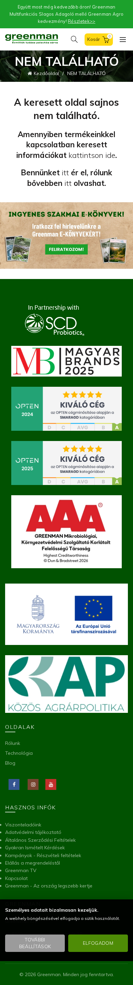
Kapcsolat (16, 878)
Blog (10, 763)
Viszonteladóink (23, 825)
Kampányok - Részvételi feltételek (43, 855)
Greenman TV (20, 870)
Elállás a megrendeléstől (32, 863)
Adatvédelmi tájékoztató (33, 832)
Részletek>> (81, 21)
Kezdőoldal (46, 73)
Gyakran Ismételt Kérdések (35, 847)
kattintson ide (92, 155)
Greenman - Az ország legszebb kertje (48, 886)
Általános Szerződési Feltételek (40, 840)
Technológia (19, 753)
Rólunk (12, 743)
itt (65, 172)
